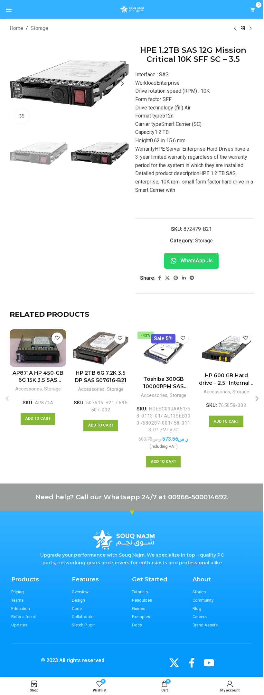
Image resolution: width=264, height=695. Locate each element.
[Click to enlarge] (21, 116)
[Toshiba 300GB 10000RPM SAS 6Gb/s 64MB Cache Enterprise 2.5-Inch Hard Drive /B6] (163, 351)
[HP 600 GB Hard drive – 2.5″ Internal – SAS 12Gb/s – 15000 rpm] (226, 349)
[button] (16, 83)
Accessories (28, 389)
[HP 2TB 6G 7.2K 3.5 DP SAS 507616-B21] (100, 348)
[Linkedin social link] (184, 278)
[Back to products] (243, 29)
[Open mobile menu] (9, 9)
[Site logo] (132, 9)
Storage (39, 28)
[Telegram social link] (192, 278)
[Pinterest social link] (176, 278)
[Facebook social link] (159, 278)
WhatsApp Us (196, 261)
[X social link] (167, 278)
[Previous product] (235, 29)
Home (16, 28)
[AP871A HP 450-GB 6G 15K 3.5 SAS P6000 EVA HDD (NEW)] (38, 348)
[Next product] (250, 29)
